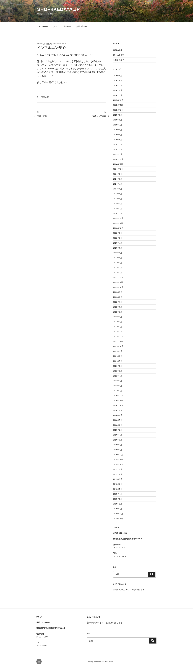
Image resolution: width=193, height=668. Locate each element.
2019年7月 (117, 479)
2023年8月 (117, 238)
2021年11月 (118, 341)
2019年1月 (117, 509)
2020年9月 (117, 410)
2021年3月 (117, 381)
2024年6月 (117, 189)
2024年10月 (118, 169)
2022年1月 (117, 331)
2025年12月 (118, 100)
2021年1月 (117, 391)
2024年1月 (117, 213)
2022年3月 (117, 322)
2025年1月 (117, 154)
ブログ (56, 26)
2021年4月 (117, 376)
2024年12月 (118, 159)
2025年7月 (117, 125)
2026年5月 (117, 80)
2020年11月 (118, 400)
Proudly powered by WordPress (100, 662)
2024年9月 (117, 174)
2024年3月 (117, 203)
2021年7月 (117, 361)
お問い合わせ (81, 26)
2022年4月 (117, 317)
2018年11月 (118, 519)
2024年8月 (117, 179)
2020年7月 (117, 420)
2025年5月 (117, 135)
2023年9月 (117, 233)
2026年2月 (117, 90)
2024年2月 (117, 208)
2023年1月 (117, 272)
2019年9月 (117, 469)
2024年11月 (118, 164)
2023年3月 (117, 263)
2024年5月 (117, 194)
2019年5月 (117, 489)
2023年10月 (118, 228)
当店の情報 (117, 50)
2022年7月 (117, 302)
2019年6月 (117, 484)
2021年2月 (117, 386)
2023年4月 (117, 258)
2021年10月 (118, 346)
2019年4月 (117, 494)
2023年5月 (117, 253)
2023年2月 (117, 267)
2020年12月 (118, 395)
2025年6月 (117, 130)
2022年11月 (118, 282)
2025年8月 (117, 120)
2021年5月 (117, 371)
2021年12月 (118, 336)
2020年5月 (117, 430)
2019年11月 (118, 459)
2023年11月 (118, 223)
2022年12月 (118, 277)
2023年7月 (117, 243)
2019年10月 (118, 464)
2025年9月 (117, 115)
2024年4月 (117, 199)
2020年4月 (117, 435)
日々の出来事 (118, 55)
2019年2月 (117, 504)
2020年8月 (117, 415)
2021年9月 (117, 351)
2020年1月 (117, 450)
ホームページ (42, 26)
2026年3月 (117, 85)
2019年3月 (117, 499)
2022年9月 (117, 292)
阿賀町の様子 (45, 97)
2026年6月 (117, 76)
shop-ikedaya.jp (58, 9)
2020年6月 (117, 425)
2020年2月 (117, 445)
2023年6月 (117, 248)
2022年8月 (117, 297)
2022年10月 (118, 287)
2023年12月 (118, 218)
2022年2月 (117, 327)
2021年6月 (117, 366)
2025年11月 (118, 105)
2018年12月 (118, 514)
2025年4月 (117, 139)
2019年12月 (118, 455)
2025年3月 (117, 144)
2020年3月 (117, 440)
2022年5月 (117, 312)
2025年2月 (117, 149)
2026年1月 (117, 95)
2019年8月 (117, 474)
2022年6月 (117, 307)
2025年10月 (118, 110)
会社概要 (67, 26)
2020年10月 (118, 405)
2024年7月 (117, 184)
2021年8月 (117, 356)
